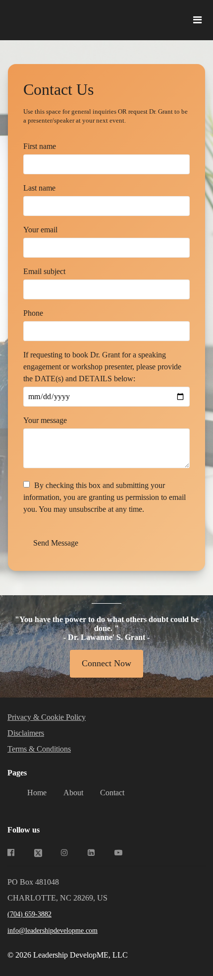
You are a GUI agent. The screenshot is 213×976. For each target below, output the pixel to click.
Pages (17, 772)
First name (39, 146)
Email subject (44, 271)
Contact (112, 792)
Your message (45, 420)
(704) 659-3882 (29, 914)
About (73, 792)
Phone (33, 313)
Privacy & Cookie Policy (46, 717)
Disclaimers (25, 733)
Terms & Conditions (39, 749)
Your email (40, 229)
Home (37, 792)
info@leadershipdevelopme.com (52, 930)
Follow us (23, 830)
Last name (39, 188)
